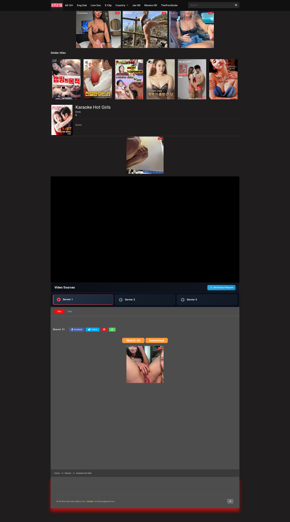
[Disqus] (144, 427)
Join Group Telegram (223, 287)
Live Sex (96, 5)
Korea (79, 125)
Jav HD (136, 5)
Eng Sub (82, 5)
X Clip (108, 5)
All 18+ (69, 5)
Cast (69, 311)
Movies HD (150, 5)
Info (59, 311)
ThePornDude (169, 5)
